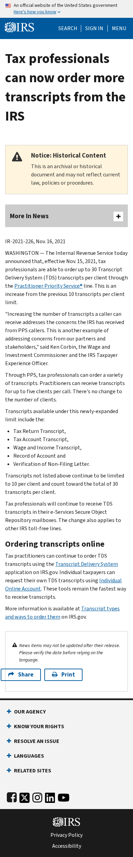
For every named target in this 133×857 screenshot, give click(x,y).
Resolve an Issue (36, 741)
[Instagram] (37, 796)
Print (68, 675)
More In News (29, 216)
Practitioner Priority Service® (48, 285)
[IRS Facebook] (12, 796)
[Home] (19, 26)
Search (67, 28)
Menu (119, 28)
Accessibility (66, 846)
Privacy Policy (66, 835)
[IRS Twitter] (24, 796)
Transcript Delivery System (86, 564)
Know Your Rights (39, 726)
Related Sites (32, 770)
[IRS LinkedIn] (50, 796)
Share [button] (25, 675)
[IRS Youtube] (64, 796)
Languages (29, 755)
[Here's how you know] (66, 9)
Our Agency (30, 711)
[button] (94, 28)
